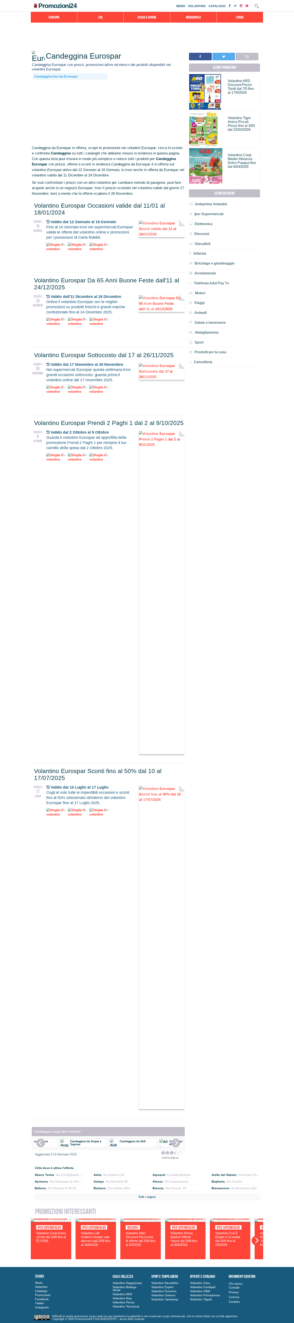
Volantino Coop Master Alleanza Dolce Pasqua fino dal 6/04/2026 (242, 160)
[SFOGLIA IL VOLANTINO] (162, 234)
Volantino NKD (122, 1294)
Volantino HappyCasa (127, 1283)
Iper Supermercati (49, 1227)
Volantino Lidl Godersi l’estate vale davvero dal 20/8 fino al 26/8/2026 (95, 1239)
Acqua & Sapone (147, 17)
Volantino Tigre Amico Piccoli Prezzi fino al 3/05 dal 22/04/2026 (241, 123)
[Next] (176, 1143)
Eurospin (54, 17)
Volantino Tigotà (201, 1299)
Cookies (234, 1301)
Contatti (234, 1287)
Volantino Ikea (122, 1298)
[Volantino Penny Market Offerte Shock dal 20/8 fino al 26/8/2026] (185, 1221)
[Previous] (40, 1143)
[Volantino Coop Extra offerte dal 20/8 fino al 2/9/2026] (51, 1221)
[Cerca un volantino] (256, 6)
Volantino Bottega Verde (124, 1288)
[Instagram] (241, 6)
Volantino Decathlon (164, 1283)
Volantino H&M (200, 1291)
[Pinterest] (247, 6)
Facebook (42, 1299)
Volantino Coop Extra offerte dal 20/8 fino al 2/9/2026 (51, 1237)
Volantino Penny (124, 1302)
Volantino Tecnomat (126, 1306)
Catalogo (217, 6)
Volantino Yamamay (164, 1299)
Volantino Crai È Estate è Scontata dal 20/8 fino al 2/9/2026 (227, 1239)
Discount (132, 1227)
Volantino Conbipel (202, 1287)
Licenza (234, 1297)
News (180, 6)
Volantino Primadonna (205, 1295)
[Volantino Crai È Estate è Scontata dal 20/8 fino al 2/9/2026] (230, 1221)
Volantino (197, 6)
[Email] (247, 56)
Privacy (234, 1292)
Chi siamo (235, 1283)
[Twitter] (236, 6)
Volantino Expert (162, 1287)
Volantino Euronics (163, 1291)
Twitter (39, 1303)
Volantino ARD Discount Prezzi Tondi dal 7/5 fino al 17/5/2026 (241, 86)
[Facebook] (230, 6)
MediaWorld (193, 17)
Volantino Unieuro (163, 1295)
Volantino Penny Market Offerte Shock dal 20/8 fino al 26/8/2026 (183, 1239)
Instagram (42, 1307)
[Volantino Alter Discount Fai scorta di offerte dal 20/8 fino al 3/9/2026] (140, 1221)
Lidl (100, 17)
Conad (240, 17)
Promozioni (42, 1295)
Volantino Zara (200, 1283)
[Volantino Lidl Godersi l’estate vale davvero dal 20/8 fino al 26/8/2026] (96, 1221)
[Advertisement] (108, 113)
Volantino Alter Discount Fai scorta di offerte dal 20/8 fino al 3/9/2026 (140, 1239)
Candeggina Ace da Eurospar (56, 76)
